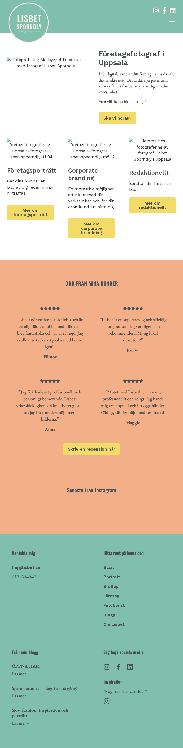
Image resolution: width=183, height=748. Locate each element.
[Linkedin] (172, 10)
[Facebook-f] (164, 10)
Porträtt (111, 577)
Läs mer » (21, 674)
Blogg (109, 615)
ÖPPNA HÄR (25, 666)
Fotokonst (114, 605)
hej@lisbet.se (26, 567)
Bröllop (111, 586)
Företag (111, 596)
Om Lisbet (114, 624)
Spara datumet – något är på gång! (45, 688)
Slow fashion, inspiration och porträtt (40, 713)
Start (108, 567)
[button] (172, 22)
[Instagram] (156, 10)
